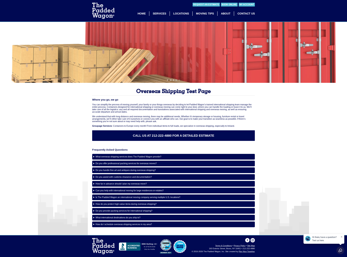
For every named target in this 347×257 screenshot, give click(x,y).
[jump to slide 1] (170, 80)
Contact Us (246, 13)
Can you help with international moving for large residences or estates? (130, 190)
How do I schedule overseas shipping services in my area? (124, 224)
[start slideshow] (167, 80)
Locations (181, 13)
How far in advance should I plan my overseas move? (121, 184)
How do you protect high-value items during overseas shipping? (126, 204)
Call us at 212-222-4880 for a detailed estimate (173, 135)
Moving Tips (205, 13)
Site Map (251, 246)
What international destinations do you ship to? (118, 217)
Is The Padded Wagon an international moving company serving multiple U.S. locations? (138, 197)
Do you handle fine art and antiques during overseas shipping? (126, 170)
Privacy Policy (239, 246)
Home (142, 13)
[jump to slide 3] (176, 80)
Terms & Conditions (223, 246)
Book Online (229, 4)
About (225, 13)
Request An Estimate (206, 4)
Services (159, 13)
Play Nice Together (247, 252)
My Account (246, 4)
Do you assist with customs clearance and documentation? (124, 177)
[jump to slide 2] (173, 80)
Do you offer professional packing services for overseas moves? (126, 163)
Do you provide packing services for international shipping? (124, 211)
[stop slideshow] (179, 80)
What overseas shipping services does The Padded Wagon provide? (128, 156)
